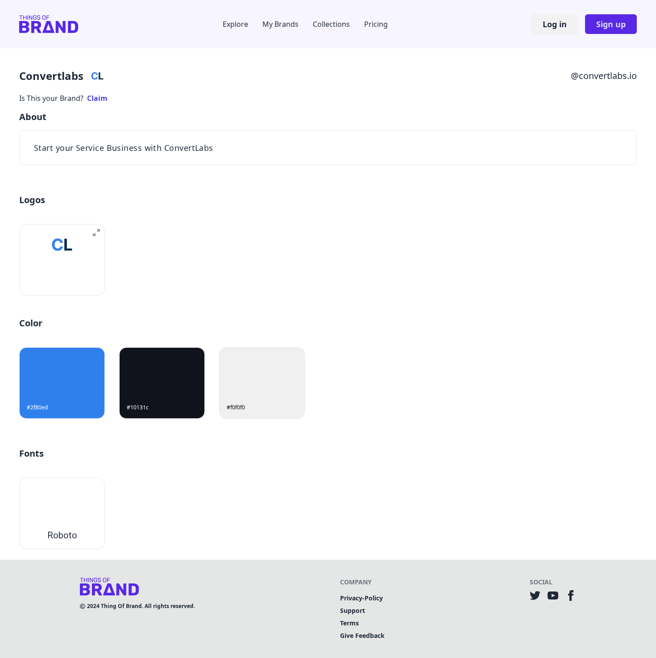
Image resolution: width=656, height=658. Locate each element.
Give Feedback (362, 635)
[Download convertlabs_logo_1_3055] (52, 280)
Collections (331, 24)
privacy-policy (361, 598)
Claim (97, 98)
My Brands (280, 24)
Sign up (611, 24)
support (352, 610)
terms (349, 623)
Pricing (376, 24)
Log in (555, 24)
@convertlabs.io (604, 76)
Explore (235, 24)
